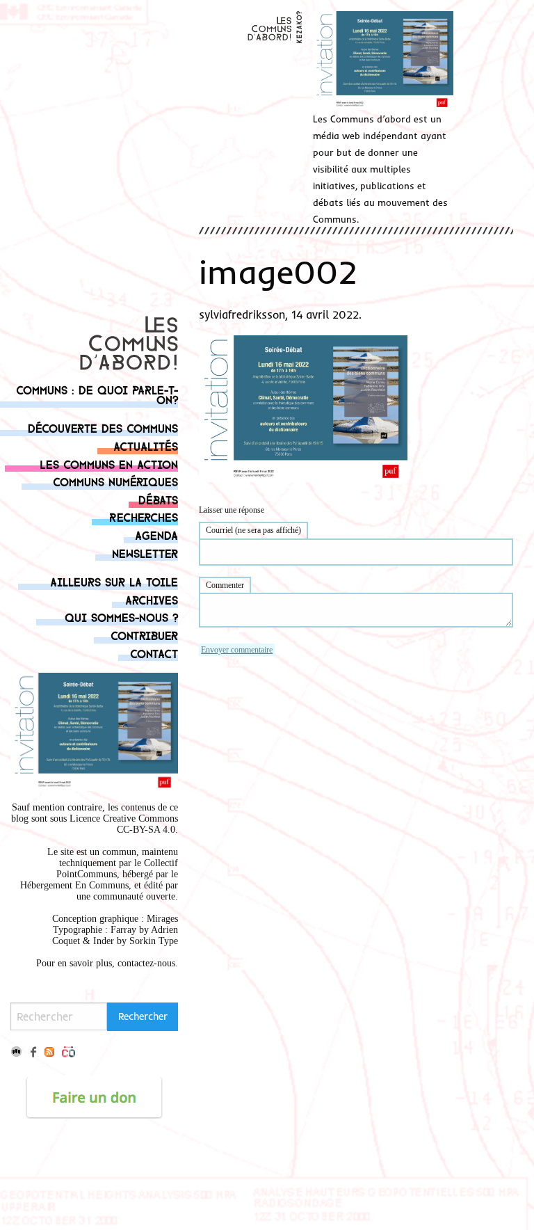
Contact (154, 653)
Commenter (225, 585)
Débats (158, 499)
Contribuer (144, 635)
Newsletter (145, 553)
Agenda (156, 535)
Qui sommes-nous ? (121, 617)
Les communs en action (109, 464)
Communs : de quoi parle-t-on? (97, 394)
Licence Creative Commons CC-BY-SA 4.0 (124, 824)
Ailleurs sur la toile (114, 581)
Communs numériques (115, 481)
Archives (151, 599)
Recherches (143, 516)
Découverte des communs (103, 427)
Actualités (145, 446)
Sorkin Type (153, 941)
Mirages (162, 918)
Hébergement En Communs (74, 885)
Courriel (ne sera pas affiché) (253, 530)
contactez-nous (146, 963)
